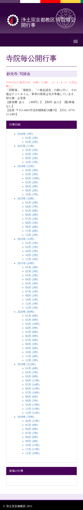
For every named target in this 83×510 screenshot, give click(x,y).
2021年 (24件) (25, 263)
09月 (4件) (31, 226)
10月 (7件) (31, 162)
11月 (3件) (31, 259)
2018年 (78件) (25, 416)
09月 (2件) (31, 158)
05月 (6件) (31, 210)
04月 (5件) (31, 251)
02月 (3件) (31, 170)
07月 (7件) (31, 433)
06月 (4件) (31, 214)
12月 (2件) (31, 235)
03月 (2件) (31, 275)
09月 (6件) (31, 348)
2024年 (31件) (25, 166)
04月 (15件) (32, 380)
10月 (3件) (31, 352)
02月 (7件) (31, 372)
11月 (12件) (32, 408)
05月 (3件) (31, 182)
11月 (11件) (32, 449)
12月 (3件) (31, 360)
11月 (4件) (31, 356)
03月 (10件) (32, 323)
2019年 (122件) (26, 364)
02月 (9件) (31, 319)
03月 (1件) (31, 154)
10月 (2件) (31, 255)
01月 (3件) (31, 267)
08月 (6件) (31, 396)
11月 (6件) (31, 230)
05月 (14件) (32, 384)
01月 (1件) (31, 137)
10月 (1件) (31, 299)
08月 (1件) (31, 222)
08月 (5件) (31, 344)
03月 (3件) (31, 174)
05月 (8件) (31, 332)
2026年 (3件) (25, 133)
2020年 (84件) (25, 311)
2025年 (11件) (25, 146)
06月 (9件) (31, 336)
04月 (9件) (31, 327)
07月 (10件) (32, 392)
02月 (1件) (31, 150)
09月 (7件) (31, 400)
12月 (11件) (32, 412)
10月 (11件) (32, 445)
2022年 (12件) (25, 239)
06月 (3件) (31, 186)
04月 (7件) (31, 206)
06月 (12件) (32, 388)
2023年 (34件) (25, 198)
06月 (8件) (31, 429)
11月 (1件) (31, 303)
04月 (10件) (32, 178)
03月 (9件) (31, 376)
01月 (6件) (31, 368)
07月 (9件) (31, 340)
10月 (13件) (32, 404)
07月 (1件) (31, 218)
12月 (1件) (31, 307)
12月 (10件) (32, 453)
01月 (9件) (31, 315)
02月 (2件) (31, 142)
